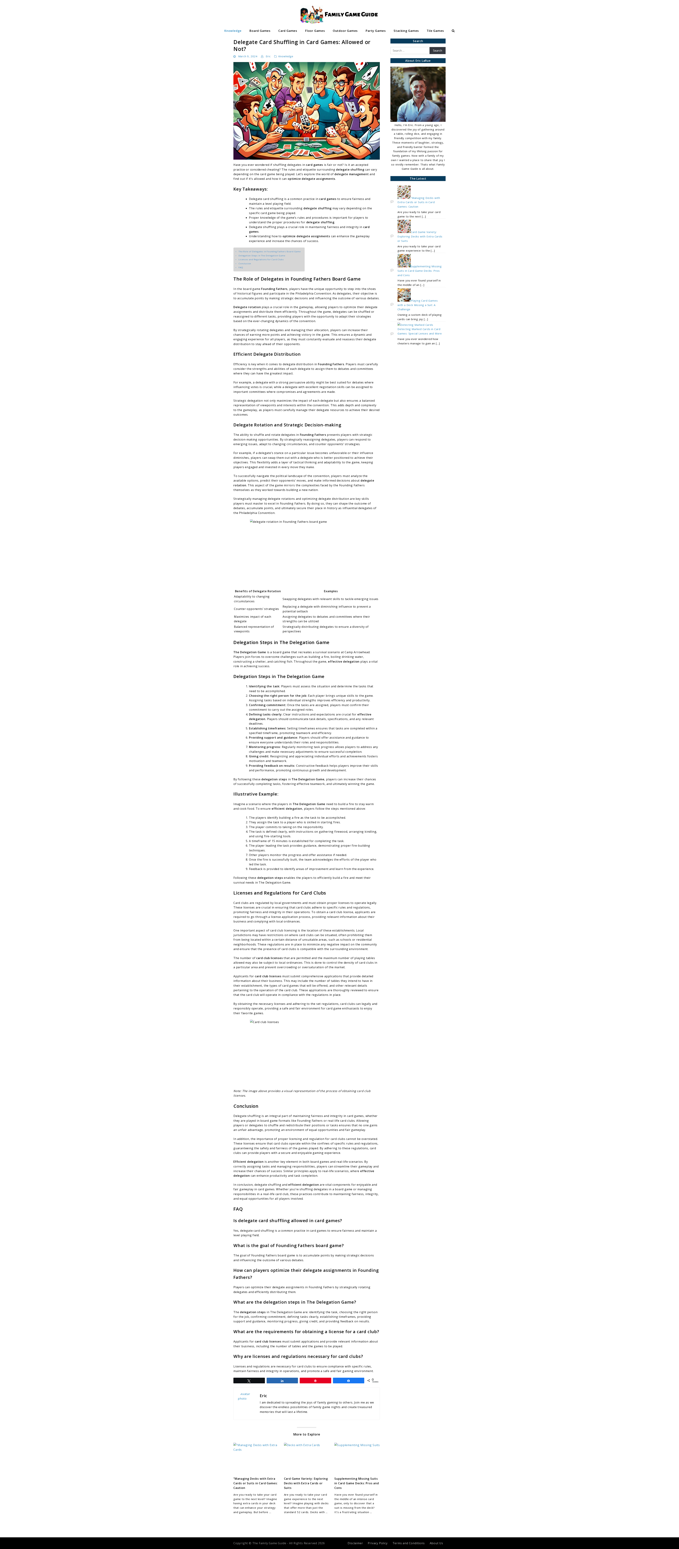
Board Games (260, 31)
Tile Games (435, 31)
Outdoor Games (345, 31)
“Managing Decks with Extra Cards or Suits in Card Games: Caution (255, 1483)
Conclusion (245, 263)
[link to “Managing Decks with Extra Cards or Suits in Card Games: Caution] (256, 1458)
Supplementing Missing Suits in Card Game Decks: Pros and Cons (356, 1483)
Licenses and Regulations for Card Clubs (261, 259)
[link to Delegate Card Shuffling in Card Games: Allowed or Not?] (306, 111)
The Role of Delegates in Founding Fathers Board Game (270, 251)
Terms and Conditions (409, 1543)
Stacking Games (406, 31)
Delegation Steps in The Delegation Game (262, 255)
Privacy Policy (377, 1543)
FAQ (241, 267)
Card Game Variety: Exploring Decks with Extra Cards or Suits (306, 1483)
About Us (436, 1543)
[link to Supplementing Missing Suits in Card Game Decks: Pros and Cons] (357, 1458)
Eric (268, 56)
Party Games (375, 31)
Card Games (287, 31)
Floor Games (315, 31)
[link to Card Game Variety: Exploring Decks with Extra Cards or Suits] (306, 1458)
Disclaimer (355, 1543)
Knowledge (233, 31)
